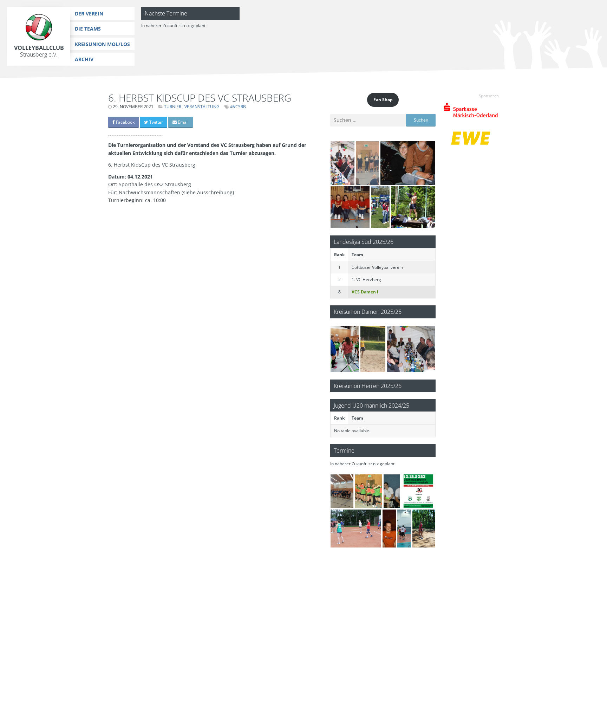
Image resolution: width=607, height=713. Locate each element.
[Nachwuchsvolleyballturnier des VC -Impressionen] (368, 491)
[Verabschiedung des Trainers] (389, 528)
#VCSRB (238, 107)
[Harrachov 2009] (413, 207)
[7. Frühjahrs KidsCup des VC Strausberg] (367, 163)
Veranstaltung (202, 107)
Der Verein (89, 13)
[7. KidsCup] (342, 491)
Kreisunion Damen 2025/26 (368, 311)
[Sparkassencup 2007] (350, 207)
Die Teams (88, 28)
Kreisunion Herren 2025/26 (368, 386)
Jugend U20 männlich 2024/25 (371, 405)
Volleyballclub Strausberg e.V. (39, 51)
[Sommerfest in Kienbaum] (392, 491)
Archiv (84, 59)
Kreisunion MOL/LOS (102, 44)
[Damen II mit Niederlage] (345, 349)
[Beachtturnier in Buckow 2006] (373, 349)
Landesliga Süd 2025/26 (363, 242)
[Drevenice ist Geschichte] (356, 528)
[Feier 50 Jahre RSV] (342, 163)
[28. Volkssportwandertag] (380, 207)
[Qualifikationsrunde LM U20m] (418, 491)
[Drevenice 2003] (407, 163)
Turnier (172, 107)
